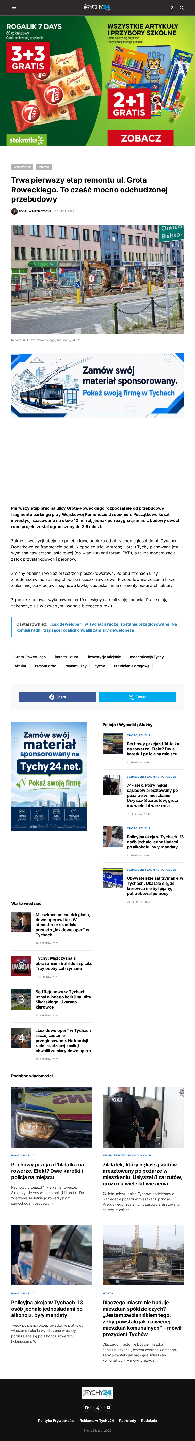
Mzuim (20, 666)
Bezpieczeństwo (139, 776)
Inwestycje (22, 167)
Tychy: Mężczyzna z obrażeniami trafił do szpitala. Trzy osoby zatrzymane (64, 963)
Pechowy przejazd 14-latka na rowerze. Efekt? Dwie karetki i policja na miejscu (153, 748)
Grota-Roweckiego (30, 657)
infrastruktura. (67, 657)
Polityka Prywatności (56, 1420)
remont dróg (45, 666)
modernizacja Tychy (147, 657)
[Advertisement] (97, 453)
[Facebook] (87, 1408)
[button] (14, 8)
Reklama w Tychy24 (97, 1420)
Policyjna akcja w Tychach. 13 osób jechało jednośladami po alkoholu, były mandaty (155, 841)
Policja (144, 735)
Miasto (44, 167)
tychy (100, 666)
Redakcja (149, 1420)
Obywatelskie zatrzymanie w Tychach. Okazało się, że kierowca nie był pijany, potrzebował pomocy (155, 886)
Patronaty (127, 1420)
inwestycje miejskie (104, 657)
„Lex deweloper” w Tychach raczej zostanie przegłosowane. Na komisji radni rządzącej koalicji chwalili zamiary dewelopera (63, 1040)
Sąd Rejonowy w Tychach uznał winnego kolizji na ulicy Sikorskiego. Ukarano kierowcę (63, 999)
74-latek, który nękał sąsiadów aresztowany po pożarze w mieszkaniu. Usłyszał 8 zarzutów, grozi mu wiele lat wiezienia (152, 795)
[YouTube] (108, 1408)
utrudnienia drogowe (131, 666)
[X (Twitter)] (97, 1408)
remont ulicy (75, 666)
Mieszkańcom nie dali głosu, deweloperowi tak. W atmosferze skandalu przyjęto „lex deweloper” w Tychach (63, 924)
